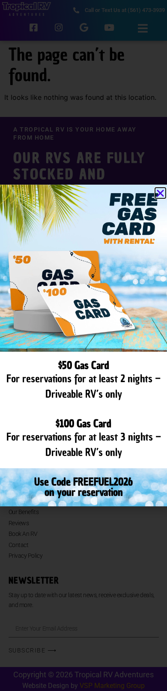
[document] (83, 345)
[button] (160, 193)
